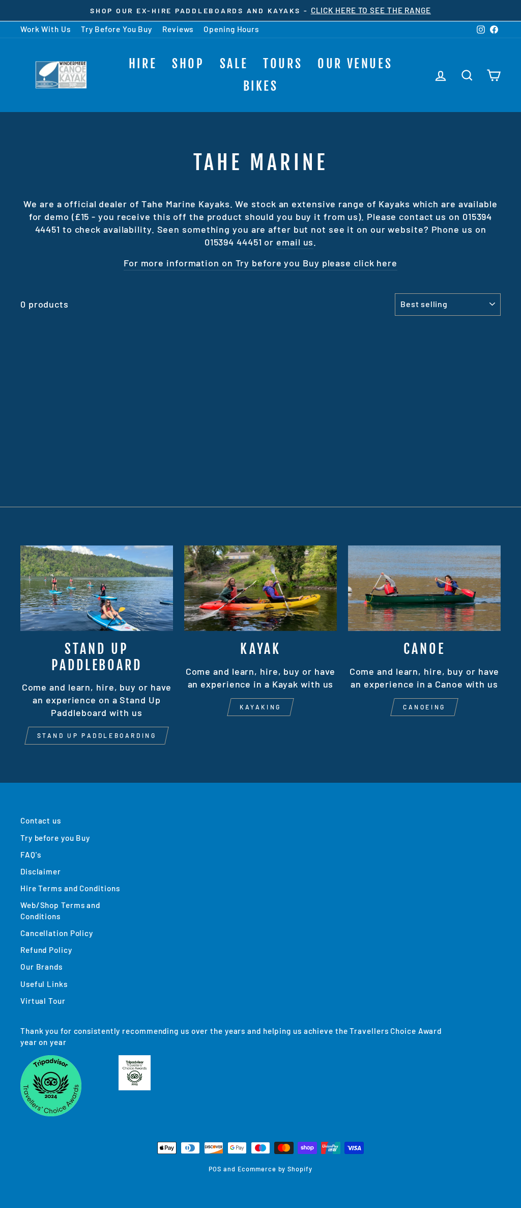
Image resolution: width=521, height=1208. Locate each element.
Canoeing (424, 706)
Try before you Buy (55, 837)
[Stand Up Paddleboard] (96, 588)
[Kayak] (260, 588)
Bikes (260, 86)
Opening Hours (231, 29)
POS (215, 1169)
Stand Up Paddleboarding (97, 735)
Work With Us (45, 29)
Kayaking (260, 706)
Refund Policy (46, 949)
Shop (188, 63)
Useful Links (44, 984)
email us (294, 242)
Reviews (177, 29)
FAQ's (30, 854)
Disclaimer (40, 871)
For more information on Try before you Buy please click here (260, 262)
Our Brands (41, 966)
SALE (234, 63)
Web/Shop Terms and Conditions (60, 910)
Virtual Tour (43, 1000)
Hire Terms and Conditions (70, 888)
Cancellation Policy (56, 933)
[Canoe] (424, 588)
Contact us (40, 820)
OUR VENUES (354, 63)
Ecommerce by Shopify (275, 1169)
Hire (143, 63)
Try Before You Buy (116, 29)
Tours (282, 63)
